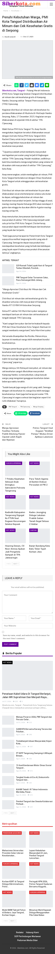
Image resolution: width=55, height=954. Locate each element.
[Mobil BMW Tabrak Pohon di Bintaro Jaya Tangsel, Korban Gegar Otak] (14, 899)
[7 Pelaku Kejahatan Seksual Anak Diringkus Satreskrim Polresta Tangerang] (15, 469)
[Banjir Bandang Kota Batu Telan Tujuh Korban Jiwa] (39, 536)
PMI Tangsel (13, 407)
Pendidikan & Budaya (12, 833)
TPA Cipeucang (25, 407)
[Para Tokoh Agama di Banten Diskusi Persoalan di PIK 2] (39, 469)
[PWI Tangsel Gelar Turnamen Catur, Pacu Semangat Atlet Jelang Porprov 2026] (8, 280)
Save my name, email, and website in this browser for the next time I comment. (26, 637)
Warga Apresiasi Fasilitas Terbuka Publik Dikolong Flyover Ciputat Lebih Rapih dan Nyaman (13, 434)
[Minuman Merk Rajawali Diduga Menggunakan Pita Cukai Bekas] (41, 899)
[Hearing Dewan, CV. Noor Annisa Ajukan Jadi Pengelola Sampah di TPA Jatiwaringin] (15, 536)
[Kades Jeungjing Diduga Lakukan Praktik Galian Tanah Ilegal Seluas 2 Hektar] (39, 502)
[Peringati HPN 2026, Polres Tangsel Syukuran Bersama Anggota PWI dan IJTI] (41, 870)
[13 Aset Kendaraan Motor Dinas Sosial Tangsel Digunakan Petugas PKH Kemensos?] (8, 768)
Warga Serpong (38, 407)
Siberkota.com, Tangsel (13, 90)
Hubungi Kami (32, 932)
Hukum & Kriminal (13, 463)
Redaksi (20, 932)
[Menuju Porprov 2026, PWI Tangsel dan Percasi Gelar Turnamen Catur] (8, 720)
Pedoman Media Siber (27, 940)
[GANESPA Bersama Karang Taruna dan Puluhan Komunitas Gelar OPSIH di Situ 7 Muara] (8, 732)
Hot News (34, 463)
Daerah (33, 530)
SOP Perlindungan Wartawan (27, 936)
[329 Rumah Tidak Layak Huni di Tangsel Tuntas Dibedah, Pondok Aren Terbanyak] (8, 268)
